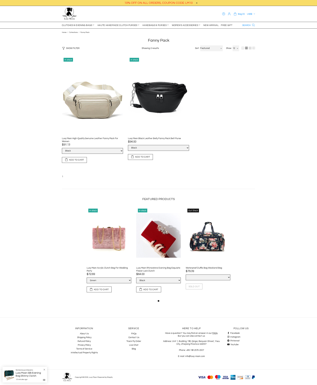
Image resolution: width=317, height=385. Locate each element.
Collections (73, 32)
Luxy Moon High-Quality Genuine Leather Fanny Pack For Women (90, 140)
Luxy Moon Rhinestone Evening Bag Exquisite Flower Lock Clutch (158, 269)
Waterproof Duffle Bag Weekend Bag (204, 268)
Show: (229, 48)
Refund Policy (84, 341)
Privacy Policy (84, 345)
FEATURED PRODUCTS (158, 199)
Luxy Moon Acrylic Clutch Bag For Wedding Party (107, 269)
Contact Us (133, 337)
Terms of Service (84, 349)
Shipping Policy (84, 337)
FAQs (133, 333)
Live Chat (133, 345)
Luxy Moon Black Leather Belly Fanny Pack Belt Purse (154, 138)
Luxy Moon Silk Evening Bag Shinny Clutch (28, 374)
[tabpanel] (109, 253)
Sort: (197, 48)
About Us (84, 333)
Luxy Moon (69, 13)
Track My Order (133, 341)
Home (64, 32)
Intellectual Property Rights (84, 352)
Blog (134, 349)
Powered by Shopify (105, 377)
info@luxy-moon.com (195, 356)
